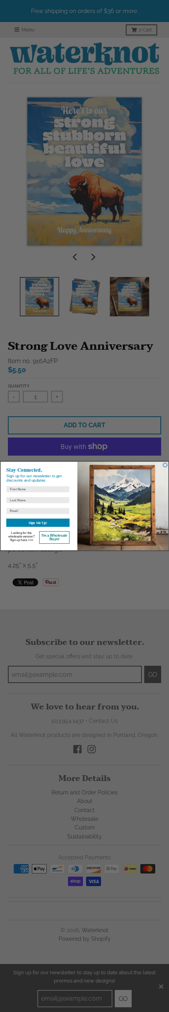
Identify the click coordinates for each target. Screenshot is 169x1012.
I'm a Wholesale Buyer (54, 537)
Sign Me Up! (38, 522)
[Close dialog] (165, 465)
